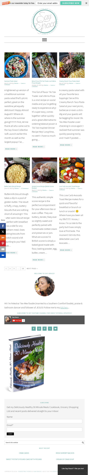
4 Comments (25, 188)
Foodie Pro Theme (24, 471)
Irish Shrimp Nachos (65, 453)
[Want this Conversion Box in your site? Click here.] (86, 473)
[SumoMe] (3, 255)
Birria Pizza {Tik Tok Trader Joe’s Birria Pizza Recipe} (44, 82)
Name (10, 416)
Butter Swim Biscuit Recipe (12, 186)
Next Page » (32, 268)
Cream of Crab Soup (65, 459)
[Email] (3, 249)
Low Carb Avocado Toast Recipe (69, 186)
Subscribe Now (70, 3)
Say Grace (44, 20)
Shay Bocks (37, 471)
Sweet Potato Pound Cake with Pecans (24, 459)
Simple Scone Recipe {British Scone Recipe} (43, 187)
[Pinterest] (3, 243)
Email (10, 425)
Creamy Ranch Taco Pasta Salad (69, 81)
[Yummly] (3, 237)
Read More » (11, 149)
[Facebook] (3, 226)
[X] (3, 232)
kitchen (64, 307)
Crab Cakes (24, 453)
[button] (44, 3)
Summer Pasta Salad (10, 81)
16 (23, 268)
